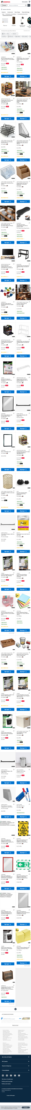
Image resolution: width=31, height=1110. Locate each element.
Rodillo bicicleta (20, 1031)
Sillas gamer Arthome (6, 1031)
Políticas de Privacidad (7, 1081)
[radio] (1, 72)
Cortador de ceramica (6, 1035)
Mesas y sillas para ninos (22, 1047)
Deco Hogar (17, 12)
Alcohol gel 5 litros (6, 1048)
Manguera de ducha (21, 1030)
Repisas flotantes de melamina (7, 1034)
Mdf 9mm (19, 1032)
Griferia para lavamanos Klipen (23, 1052)
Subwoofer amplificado (22, 1033)
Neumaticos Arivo (6, 1052)
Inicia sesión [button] (25, 1)
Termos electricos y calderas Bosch (23, 1049)
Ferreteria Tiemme (6, 1030)
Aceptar (26, 1107)
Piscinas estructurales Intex (7, 1033)
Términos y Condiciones (7, 1079)
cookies (15, 1108)
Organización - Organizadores (11, 14)
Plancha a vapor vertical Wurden (23, 1036)
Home (3, 14)
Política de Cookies (6, 1083)
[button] (19, 5)
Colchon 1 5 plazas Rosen (7, 1047)
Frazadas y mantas (21, 1051)
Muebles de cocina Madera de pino (23, 1034)
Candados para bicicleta (22, 1050)
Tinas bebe (20, 1046)
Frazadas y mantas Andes (7, 1050)
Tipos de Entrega (25, 12)
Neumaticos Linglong (6, 1049)
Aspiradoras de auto (21, 1035)
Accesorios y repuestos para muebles (8, 1046)
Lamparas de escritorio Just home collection (8, 1045)
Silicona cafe (5, 1038)
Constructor (10, 12)
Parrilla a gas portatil (6, 1032)
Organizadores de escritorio (22, 14)
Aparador (19, 1048)
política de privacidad (8, 1108)
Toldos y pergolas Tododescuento (23, 1037)
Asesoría (4, 12)
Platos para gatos (5, 1036)
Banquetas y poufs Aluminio (7, 1051)
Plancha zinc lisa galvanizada (22, 1045)
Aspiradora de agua (21, 1038)
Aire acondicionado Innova (7, 1037)
